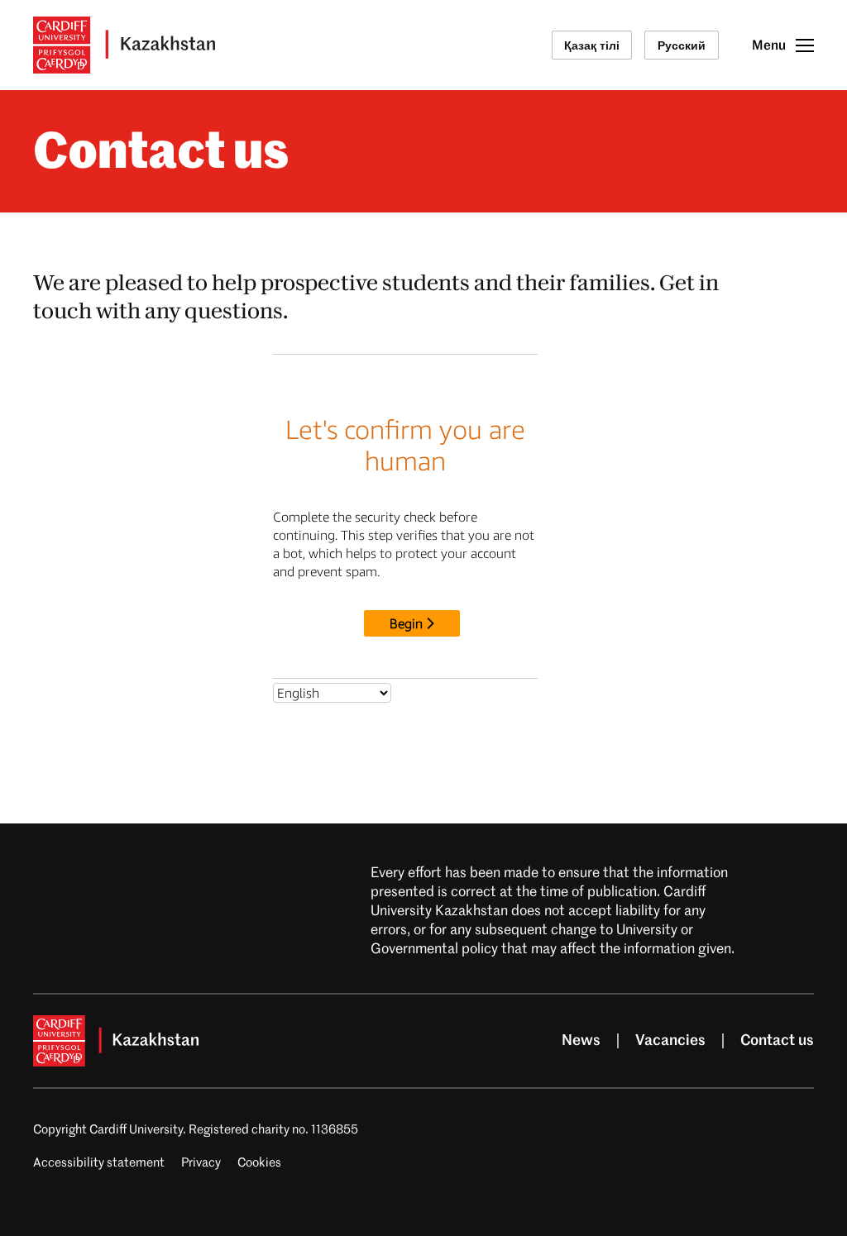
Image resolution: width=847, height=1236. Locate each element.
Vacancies (670, 1040)
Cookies (259, 1163)
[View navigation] (805, 45)
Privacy (201, 1163)
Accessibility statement (99, 1163)
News (581, 1040)
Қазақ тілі (592, 45)
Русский (682, 45)
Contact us (777, 1040)
